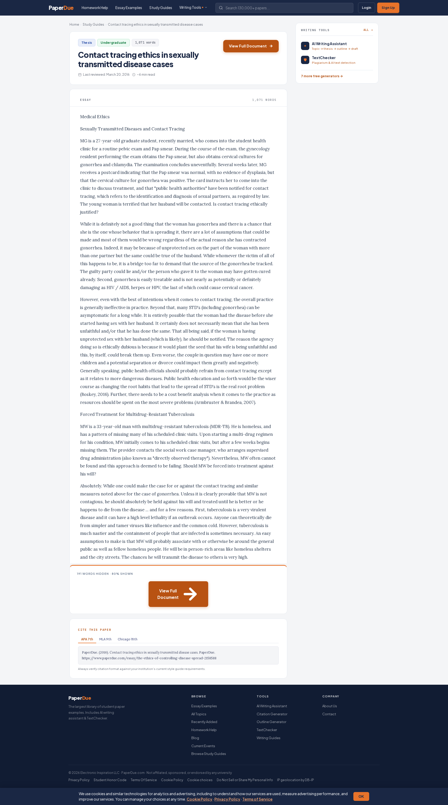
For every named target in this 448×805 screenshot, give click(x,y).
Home (74, 24)
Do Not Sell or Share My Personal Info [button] (245, 780)
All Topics (198, 714)
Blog (195, 738)
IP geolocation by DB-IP (295, 780)
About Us (329, 706)
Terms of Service (257, 799)
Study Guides (160, 7)
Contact (329, 714)
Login (366, 7)
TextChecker (267, 730)
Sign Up (388, 7)
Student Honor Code (110, 780)
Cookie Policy (199, 799)
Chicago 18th (127, 639)
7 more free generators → (322, 76)
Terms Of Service (144, 780)
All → (368, 30)
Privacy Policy (227, 799)
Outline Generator (271, 722)
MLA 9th (105, 639)
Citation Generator (272, 714)
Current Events (203, 746)
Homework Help (95, 7)
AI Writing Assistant (272, 706)
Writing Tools (190, 7)
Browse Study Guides (208, 754)
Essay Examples (128, 7)
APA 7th (87, 639)
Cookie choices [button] (200, 780)
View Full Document (248, 46)
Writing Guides (269, 738)
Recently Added (204, 722)
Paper (61, 7)
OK (361, 796)
